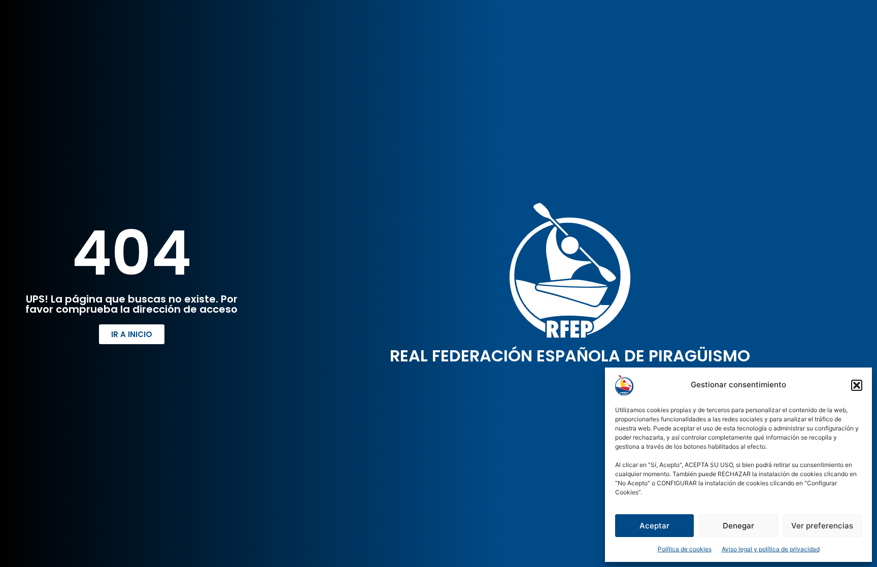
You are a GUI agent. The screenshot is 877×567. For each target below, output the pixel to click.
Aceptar (654, 525)
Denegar (738, 525)
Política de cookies (685, 549)
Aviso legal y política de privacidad (771, 549)
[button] (857, 385)
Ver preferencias (822, 525)
